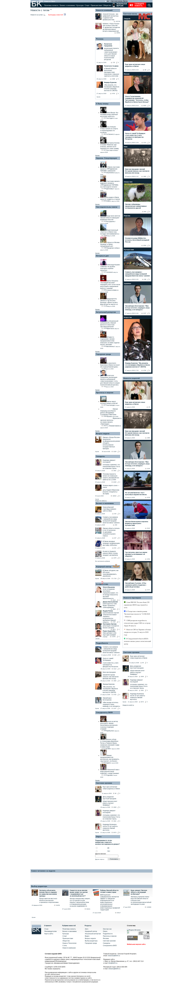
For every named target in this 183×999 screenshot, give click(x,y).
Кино (125, 147)
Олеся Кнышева (109, 587)
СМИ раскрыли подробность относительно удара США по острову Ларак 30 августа (137, 623)
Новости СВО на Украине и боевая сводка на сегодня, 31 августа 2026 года (137, 632)
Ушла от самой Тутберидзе (108, 659)
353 (115, 513)
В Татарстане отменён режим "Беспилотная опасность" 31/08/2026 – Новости (137, 614)
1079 (114, 558)
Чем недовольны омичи (106, 207)
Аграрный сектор (103, 567)
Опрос (105, 931)
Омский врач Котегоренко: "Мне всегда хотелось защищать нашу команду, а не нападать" (137, 308)
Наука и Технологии (69, 943)
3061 (114, 470)
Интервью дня (102, 256)
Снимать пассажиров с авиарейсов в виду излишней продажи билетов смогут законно (111, 520)
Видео (87, 936)
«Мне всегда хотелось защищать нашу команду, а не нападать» (111, 704)
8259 (114, 482)
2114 (115, 668)
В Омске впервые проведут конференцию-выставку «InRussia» (111, 543)
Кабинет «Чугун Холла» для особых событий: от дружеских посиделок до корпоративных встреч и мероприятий (111, 27)
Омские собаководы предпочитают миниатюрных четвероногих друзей (136, 206)
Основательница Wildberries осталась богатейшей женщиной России (137, 240)
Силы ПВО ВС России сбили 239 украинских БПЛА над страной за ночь (136, 604)
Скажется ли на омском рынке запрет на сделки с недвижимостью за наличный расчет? (79, 893)
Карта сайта (48, 934)
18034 (114, 496)
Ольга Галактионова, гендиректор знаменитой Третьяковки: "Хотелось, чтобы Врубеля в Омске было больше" (137, 99)
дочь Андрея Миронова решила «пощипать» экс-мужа (111, 492)
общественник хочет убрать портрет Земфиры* (110, 803)
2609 (114, 807)
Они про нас (107, 929)
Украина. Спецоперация (106, 158)
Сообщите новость (139, 5)
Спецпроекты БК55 (104, 712)
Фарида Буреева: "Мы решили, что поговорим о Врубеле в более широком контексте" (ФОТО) (137, 365)
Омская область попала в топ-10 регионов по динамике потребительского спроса (111, 532)
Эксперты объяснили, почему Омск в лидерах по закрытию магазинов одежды (48, 893)
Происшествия (96, 5)
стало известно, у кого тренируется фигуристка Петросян (110, 664)
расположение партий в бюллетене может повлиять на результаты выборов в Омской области (111, 617)
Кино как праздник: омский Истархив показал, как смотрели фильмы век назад (137, 171)
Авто (86, 929)
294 (116, 525)
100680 (149, 907)
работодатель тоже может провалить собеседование (110, 605)
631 (115, 548)
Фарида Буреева (109, 684)
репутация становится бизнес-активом (111, 627)
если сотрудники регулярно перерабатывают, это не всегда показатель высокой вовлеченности (110, 593)
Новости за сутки (36, 15)
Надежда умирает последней (109, 461)
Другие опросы (99, 859)
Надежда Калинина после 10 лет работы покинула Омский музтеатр (110, 827)
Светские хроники (104, 783)
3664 (114, 609)
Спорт (87, 5)
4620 (144, 105)
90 (143, 662)
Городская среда (103, 354)
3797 (114, 622)
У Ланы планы (102, 104)
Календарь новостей (55, 15)
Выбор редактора (39, 886)
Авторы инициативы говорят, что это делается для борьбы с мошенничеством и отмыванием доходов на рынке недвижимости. (80, 902)
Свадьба (127, 19)
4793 (114, 694)
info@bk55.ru (112, 963)
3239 (114, 451)
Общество (107, 5)
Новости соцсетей (131, 378)
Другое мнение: (100, 854)
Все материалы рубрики (102, 561)
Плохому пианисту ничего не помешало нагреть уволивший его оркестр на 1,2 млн (111, 477)
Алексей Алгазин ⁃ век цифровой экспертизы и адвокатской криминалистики (111, 17)
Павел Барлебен (109, 631)
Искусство (128, 317)
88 (145, 70)
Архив (98, 97)
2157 (114, 708)
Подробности (102, 643)
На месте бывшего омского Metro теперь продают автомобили (110, 553)
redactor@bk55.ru (114, 956)
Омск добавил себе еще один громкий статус (109, 635)
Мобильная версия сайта (136, 944)
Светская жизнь (130, 14)
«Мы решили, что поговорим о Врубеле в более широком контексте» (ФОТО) (110, 689)
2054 (144, 245)
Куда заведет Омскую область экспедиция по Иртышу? (139, 892)
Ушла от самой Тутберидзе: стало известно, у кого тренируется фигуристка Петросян (135, 136)
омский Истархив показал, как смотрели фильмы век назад (111, 676)
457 (115, 538)
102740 (118, 21)
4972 (114, 629)
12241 (114, 636)
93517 (119, 912)
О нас (46, 929)
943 (145, 211)
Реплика (99, 39)
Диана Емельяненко (110, 602)
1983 (114, 680)
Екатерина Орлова (110, 624)
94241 (88, 909)
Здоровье (127, 283)
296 (145, 279)
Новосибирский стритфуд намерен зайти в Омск (109, 509)
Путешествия (129, 250)
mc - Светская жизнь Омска (117, 1)
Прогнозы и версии (104, 393)
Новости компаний (104, 10)
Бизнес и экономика (67, 5)
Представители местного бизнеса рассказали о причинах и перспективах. (49, 900)
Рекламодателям (50, 931)
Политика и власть (51, 5)
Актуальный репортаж (106, 312)
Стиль (64, 945)
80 (115, 793)
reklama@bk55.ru (114, 969)
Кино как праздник (109, 672)
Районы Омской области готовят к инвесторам (109, 891)
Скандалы (100, 456)
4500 (114, 600)
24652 (118, 33)
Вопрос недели (102, 434)
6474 (114, 832)
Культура (79, 5)
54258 (58, 905)
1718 (114, 578)
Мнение (126, 74)
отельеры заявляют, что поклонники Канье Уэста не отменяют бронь (111, 466)
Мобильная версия (121, 5)
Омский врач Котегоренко (107, 699)
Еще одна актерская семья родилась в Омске (111, 788)
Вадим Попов (108, 611)
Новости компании (69, 948)
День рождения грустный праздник (109, 798)
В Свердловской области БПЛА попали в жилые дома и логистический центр (137, 641)
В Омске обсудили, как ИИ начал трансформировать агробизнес (110, 573)
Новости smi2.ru (101, 501)
